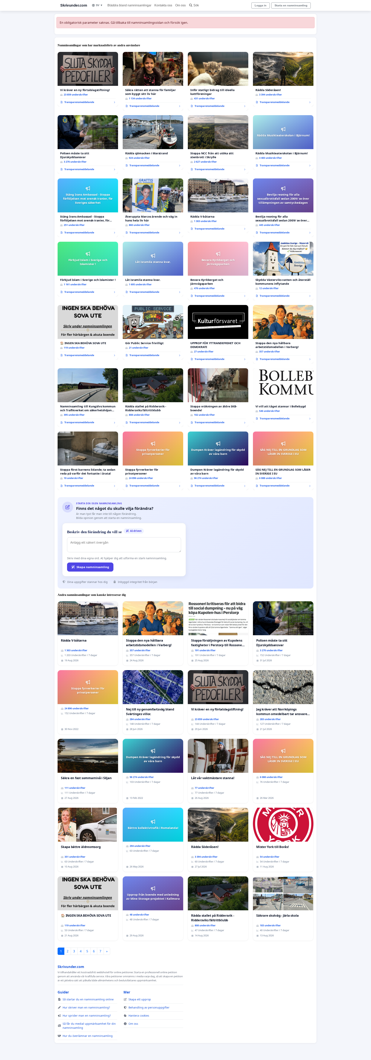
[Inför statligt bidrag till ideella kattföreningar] (218, 81)
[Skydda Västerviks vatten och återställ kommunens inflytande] (283, 271)
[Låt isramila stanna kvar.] (153, 269)
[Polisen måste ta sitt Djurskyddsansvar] (88, 144)
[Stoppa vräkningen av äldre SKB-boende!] (218, 397)
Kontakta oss (163, 5)
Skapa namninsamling (93, 567)
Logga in (260, 5)
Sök (196, 5)
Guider (63, 992)
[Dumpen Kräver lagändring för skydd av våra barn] (218, 461)
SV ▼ (99, 5)
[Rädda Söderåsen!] (283, 79)
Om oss (180, 5)
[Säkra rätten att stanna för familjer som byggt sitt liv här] (153, 81)
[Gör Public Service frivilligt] (153, 332)
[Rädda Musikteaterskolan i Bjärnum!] (283, 142)
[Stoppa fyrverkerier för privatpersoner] (153, 461)
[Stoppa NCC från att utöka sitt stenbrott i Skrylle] (218, 144)
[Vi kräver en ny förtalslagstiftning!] (88, 79)
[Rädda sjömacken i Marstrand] (153, 142)
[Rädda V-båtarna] (218, 205)
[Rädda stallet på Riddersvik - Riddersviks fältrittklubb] (153, 397)
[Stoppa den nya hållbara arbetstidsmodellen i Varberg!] (283, 334)
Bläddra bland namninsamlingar (129, 5)
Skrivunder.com (73, 5)
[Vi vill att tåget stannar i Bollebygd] (283, 395)
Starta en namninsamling (291, 5)
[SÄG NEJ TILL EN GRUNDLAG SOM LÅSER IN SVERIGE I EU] (283, 461)
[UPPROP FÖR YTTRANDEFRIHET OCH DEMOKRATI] (218, 334)
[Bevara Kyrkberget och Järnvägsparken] (218, 271)
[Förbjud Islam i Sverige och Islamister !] (88, 269)
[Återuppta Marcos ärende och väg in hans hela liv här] (153, 207)
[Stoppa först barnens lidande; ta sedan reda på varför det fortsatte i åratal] (88, 461)
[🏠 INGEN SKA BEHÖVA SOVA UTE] (88, 332)
